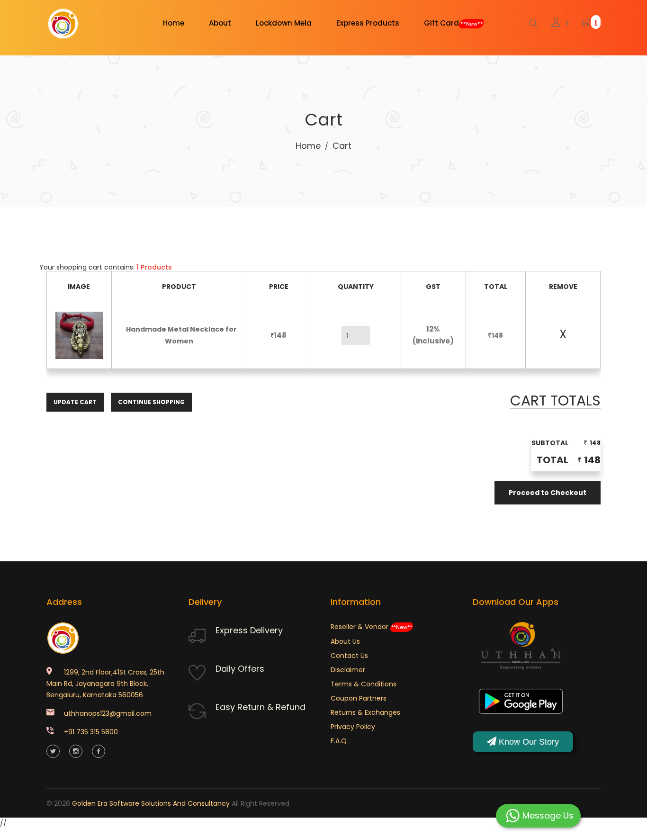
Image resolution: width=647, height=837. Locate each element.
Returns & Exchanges (365, 712)
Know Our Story (527, 742)
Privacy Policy (353, 726)
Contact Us (349, 655)
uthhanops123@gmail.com (108, 713)
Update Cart (75, 402)
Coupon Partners (358, 698)
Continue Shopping (151, 402)
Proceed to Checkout (547, 492)
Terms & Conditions (363, 684)
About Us (345, 641)
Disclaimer (348, 670)
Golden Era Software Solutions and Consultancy (151, 803)
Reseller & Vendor (371, 626)
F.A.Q (339, 741)
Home (308, 146)
